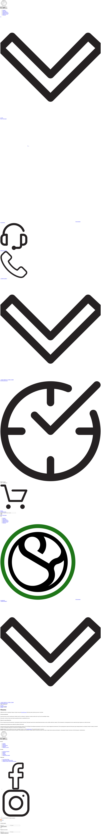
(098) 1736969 (10, 379)
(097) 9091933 (3, 379)
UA (1, 117)
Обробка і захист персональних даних (9, 761)
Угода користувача (6, 759)
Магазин (4, 744)
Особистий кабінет (6, 751)
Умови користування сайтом (8, 760)
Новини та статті (6, 747)
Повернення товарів (6, 755)
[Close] (1, 516)
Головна (4, 10)
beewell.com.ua (24, 712)
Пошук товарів (3, 512)
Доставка (4, 754)
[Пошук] (1, 514)
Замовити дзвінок (3, 706)
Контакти (4, 14)
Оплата (4, 753)
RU (2, 117)
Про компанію (5, 12)
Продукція (4, 11)
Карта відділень (5, 521)
